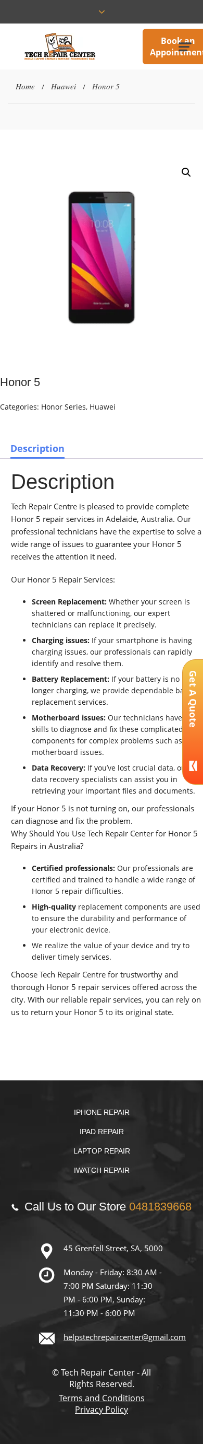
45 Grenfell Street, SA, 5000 (113, 1248)
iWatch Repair (102, 1170)
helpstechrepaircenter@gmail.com (125, 1337)
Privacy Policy (101, 1409)
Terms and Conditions (102, 1398)
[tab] (37, 448)
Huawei (63, 86)
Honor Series (63, 407)
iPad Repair (102, 1131)
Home (25, 86)
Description (37, 448)
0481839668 (160, 1206)
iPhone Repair (102, 1112)
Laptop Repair (101, 1151)
